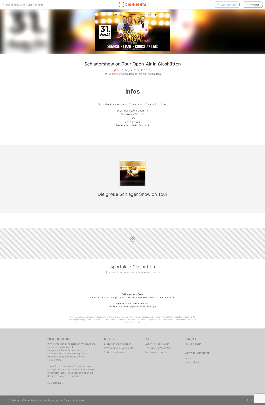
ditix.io (188, 358)
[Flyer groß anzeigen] (132, 31)
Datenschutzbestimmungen (45, 400)
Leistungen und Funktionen (117, 343)
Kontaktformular (193, 343)
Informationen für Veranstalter (119, 348)
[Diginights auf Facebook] (247, 400)
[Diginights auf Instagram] (251, 400)
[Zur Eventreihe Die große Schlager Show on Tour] (132, 173)
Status (67, 400)
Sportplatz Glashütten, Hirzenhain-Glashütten (134, 73)
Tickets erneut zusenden (156, 352)
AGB (23, 400)
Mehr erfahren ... (55, 383)
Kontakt (12, 400)
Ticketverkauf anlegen (115, 352)
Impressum (81, 400)
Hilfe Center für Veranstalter (158, 348)
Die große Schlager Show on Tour (132, 194)
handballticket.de (193, 362)
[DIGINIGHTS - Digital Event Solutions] (132, 4)
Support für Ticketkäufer (156, 343)
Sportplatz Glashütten (132, 266)
